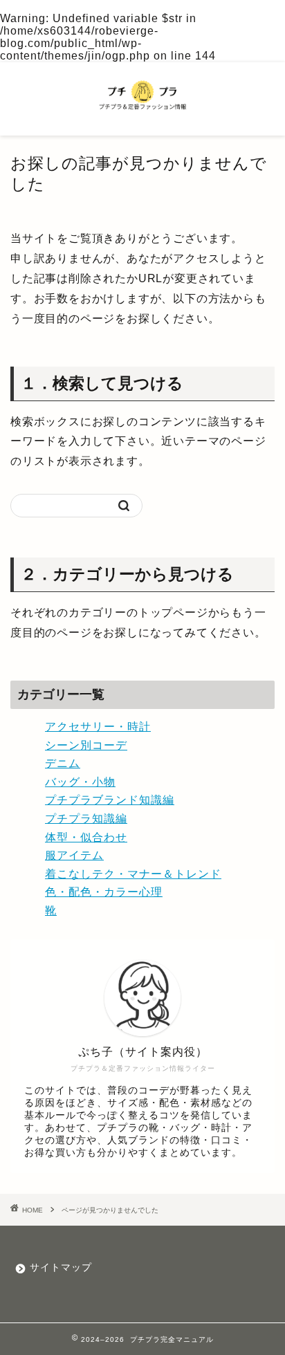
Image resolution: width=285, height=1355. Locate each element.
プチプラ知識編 (86, 818)
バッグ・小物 (80, 782)
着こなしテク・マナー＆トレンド (133, 874)
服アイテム (74, 855)
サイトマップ (61, 1267)
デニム (62, 763)
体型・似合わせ (86, 837)
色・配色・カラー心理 (104, 892)
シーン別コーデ (86, 745)
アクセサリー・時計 (98, 726)
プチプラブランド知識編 (109, 800)
